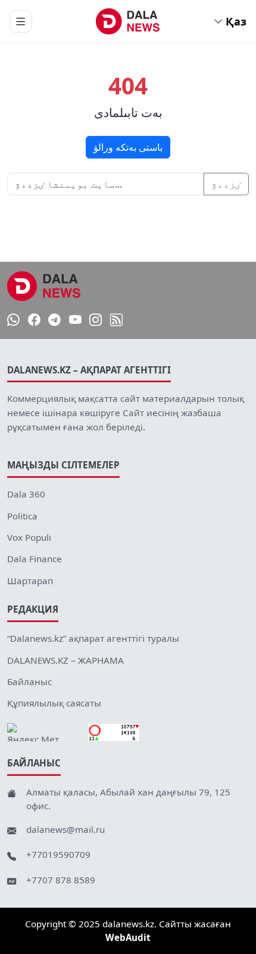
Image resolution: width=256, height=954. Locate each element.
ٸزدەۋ (226, 184)
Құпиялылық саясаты (54, 703)
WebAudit (128, 937)
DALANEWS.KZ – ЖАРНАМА (65, 660)
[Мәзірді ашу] (21, 21)
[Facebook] (34, 319)
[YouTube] (75, 319)
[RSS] (116, 319)
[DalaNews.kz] (44, 286)
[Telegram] (54, 319)
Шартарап (30, 581)
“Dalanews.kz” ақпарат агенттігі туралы (93, 638)
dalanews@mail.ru (65, 829)
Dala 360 (26, 494)
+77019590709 (58, 854)
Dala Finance (34, 559)
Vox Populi (29, 537)
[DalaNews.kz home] (128, 21)
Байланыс (29, 681)
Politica (22, 516)
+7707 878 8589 (60, 880)
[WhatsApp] (13, 319)
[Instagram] (95, 319)
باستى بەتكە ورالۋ (128, 147)
